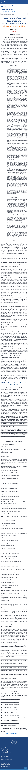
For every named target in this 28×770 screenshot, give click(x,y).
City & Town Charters (6, 758)
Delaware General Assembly (7, 759)
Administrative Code (5, 752)
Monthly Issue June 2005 (7, 9)
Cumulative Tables (5, 763)
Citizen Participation (5, 764)
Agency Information (5, 748)
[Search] (26, 14)
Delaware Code (4, 755)
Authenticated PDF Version (7, 11)
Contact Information (5, 749)
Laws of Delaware (5, 756)
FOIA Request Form (5, 766)
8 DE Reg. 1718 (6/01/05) (12, 733)
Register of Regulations (6, 751)
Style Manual (4, 761)
